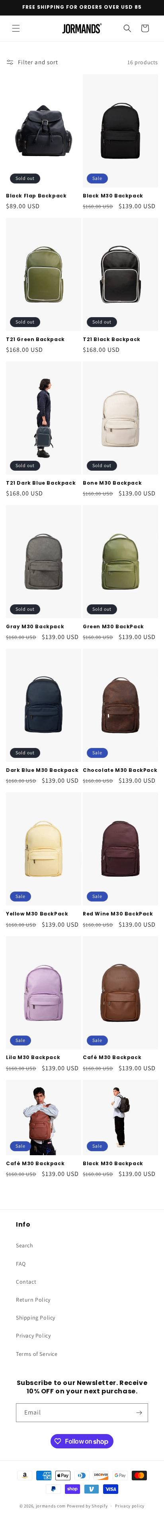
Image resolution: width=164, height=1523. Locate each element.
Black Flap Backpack (36, 196)
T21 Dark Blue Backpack (41, 483)
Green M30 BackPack (113, 626)
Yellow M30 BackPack (37, 914)
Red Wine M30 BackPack (118, 914)
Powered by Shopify (87, 1506)
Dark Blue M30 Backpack (42, 770)
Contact (26, 1281)
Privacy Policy (33, 1335)
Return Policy (33, 1299)
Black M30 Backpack (113, 196)
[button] (16, 28)
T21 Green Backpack (35, 339)
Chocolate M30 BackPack (120, 770)
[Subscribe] (139, 1412)
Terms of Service (37, 1353)
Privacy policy (129, 1506)
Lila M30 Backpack (33, 1057)
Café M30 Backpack (112, 1057)
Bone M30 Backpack (112, 483)
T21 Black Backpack (112, 339)
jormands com (51, 1506)
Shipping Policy (35, 1317)
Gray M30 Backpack (35, 626)
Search (24, 1245)
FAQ (21, 1263)
